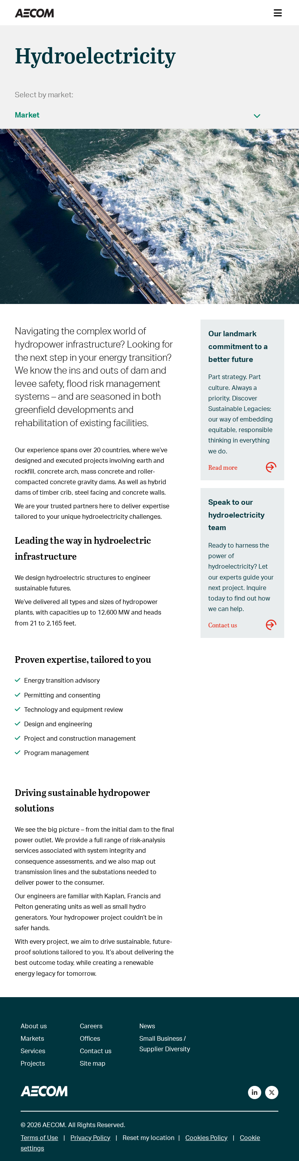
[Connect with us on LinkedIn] (254, 1092)
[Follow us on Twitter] (271, 1092)
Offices (90, 1038)
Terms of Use (39, 1137)
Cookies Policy (206, 1137)
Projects (33, 1063)
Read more (222, 467)
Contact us (222, 625)
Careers (91, 1026)
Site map (93, 1063)
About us (34, 1026)
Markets (32, 1038)
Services (33, 1051)
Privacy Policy (90, 1137)
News (147, 1026)
